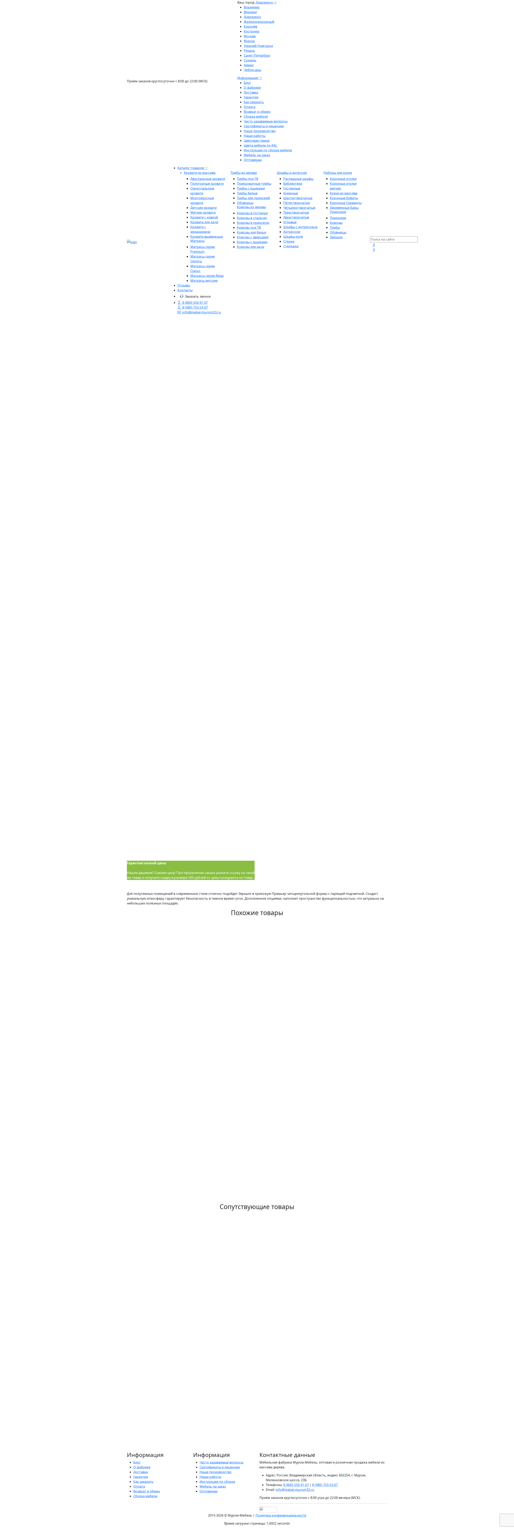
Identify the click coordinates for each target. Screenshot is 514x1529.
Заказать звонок (198, 296)
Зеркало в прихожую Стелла (165, 1213)
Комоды (336, 222)
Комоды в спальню (252, 218)
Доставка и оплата (182, 905)
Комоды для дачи (250, 247)
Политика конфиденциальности (281, 1515)
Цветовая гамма (256, 140)
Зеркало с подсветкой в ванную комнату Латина (193, 1080)
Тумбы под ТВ (247, 179)
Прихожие (338, 212)
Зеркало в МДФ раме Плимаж (167, 1259)
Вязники (250, 12)
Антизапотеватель (284, 472)
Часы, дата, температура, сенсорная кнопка (304, 496)
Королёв (250, 26)
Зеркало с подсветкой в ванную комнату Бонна (191, 946)
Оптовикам (253, 160)
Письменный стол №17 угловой (170, 1360)
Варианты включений (276, 447)
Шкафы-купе (293, 236)
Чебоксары (252, 70)
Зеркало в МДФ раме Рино (163, 970)
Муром (249, 41)
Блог (247, 83)
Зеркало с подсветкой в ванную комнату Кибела (193, 1139)
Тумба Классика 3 (150, 1462)
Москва (250, 36)
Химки (249, 65)
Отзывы (183, 285)
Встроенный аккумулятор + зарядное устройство (308, 501)
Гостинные (291, 188)
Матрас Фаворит (149, 1407)
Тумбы (335, 227)
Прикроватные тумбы (254, 183)
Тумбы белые (247, 193)
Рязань (249, 50)
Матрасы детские (204, 280)
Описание (135, 905)
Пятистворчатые (296, 203)
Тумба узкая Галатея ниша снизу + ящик (182, 1383)
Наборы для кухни (337, 172)
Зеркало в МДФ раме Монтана (169, 1103)
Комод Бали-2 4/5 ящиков (162, 1324)
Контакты (185, 290)
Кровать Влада (147, 1342)
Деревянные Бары (344, 207)
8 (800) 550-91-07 (195, 302)
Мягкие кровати (203, 212)
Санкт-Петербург (257, 55)
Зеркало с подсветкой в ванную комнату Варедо (193, 1158)
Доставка (251, 92)
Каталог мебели (260, 359)
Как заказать (254, 102)
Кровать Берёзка (150, 1240)
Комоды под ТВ (249, 227)
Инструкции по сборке (217, 1481)
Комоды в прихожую (253, 222)
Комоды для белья (251, 232)
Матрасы (197, 241)
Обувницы (245, 203)
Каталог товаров (191, 168)
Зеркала (336, 237)
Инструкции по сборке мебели (268, 150)
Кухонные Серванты (346, 203)
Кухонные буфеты (344, 198)
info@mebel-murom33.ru (201, 312)
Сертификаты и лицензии (264, 126)
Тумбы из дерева (243, 172)
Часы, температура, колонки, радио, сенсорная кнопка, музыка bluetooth (318, 479)
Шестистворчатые (297, 198)
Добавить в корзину (277, 512)
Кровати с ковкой (204, 217)
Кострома (251, 31)
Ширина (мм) (269, 422)
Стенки (288, 241)
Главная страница (260, 350)
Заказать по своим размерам (285, 519)
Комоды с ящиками (252, 242)
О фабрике (252, 87)
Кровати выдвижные (206, 236)
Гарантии (251, 97)
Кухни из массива (343, 193)
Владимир (252, 7)
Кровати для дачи (204, 222)
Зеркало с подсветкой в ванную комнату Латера (193, 1043)
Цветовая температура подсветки (286, 459)
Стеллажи (291, 246)
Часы (274, 486)
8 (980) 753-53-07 (195, 307)
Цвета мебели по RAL (260, 145)
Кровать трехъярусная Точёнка (170, 1282)
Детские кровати (203, 207)
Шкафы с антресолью (300, 227)
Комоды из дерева (251, 207)
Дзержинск (265, 2)
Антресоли (291, 232)
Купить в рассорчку (277, 527)
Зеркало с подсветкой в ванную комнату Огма (190, 1121)
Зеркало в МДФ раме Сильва (166, 1194)
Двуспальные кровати (207, 179)
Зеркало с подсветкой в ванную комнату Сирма (192, 1305)
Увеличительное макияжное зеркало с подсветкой (310, 491)
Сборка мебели (256, 116)
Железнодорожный (259, 21)
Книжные (290, 193)
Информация (248, 78)
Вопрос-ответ (208, 905)
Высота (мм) (268, 434)
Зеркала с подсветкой (260, 369)
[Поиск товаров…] (372, 234)
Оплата (249, 107)
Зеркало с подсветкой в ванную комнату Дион (190, 1176)
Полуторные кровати (207, 183)
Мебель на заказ (257, 155)
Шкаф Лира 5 (145, 1443)
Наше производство (260, 131)
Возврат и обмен (257, 111)
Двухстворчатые (296, 217)
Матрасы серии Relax (207, 276)
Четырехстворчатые (299, 207)
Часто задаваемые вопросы (266, 121)
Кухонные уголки (343, 179)
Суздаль (250, 60)
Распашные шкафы (298, 179)
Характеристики (155, 905)
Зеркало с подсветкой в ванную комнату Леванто (194, 1061)
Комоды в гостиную (252, 213)
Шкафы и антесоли (292, 172)
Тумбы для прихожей (253, 198)
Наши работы (254, 136)
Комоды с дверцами (252, 237)
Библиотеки (292, 183)
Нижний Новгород (258, 46)
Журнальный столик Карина (166, 1425)
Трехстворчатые (296, 212)
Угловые (290, 222)
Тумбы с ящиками (251, 188)
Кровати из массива (199, 172)
